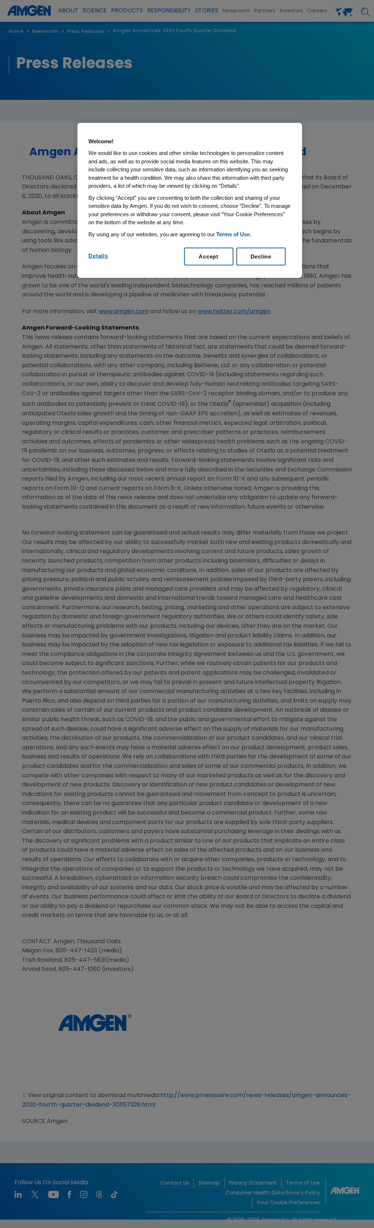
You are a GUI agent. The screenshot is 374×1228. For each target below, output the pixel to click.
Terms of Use (233, 234)
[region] (189, 200)
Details (98, 256)
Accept (208, 256)
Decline (261, 256)
